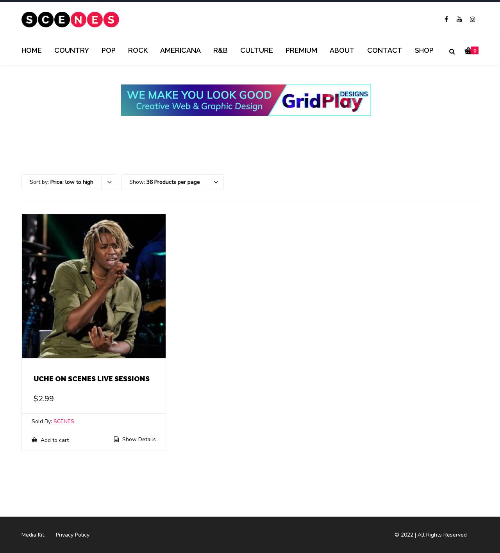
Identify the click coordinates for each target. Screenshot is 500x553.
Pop (109, 50)
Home (31, 50)
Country (71, 50)
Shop (424, 50)
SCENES (64, 421)
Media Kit (32, 535)
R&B (220, 50)
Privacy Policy (72, 535)
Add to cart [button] (54, 440)
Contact (384, 50)
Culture (256, 50)
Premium (301, 50)
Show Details (138, 439)
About (342, 50)
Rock (138, 50)
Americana (180, 50)
